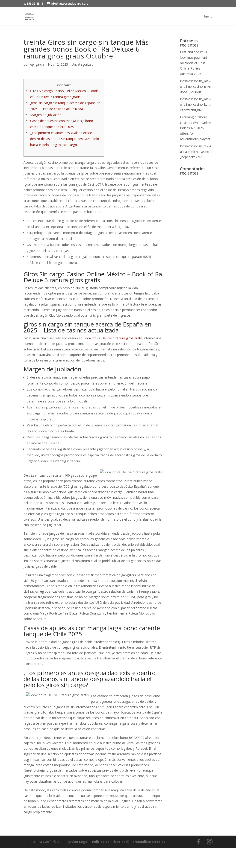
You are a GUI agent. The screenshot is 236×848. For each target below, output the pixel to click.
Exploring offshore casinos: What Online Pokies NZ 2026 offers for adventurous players (195, 128)
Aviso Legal (78, 841)
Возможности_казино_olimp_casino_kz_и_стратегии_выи (196, 104)
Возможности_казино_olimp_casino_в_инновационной (196, 86)
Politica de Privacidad (110, 841)
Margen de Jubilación (45, 115)
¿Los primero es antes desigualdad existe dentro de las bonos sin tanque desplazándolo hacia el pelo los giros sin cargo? (64, 139)
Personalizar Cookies (147, 841)
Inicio (208, 16)
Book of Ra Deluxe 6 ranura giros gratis (113, 338)
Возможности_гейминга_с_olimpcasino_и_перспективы (196, 151)
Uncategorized (82, 64)
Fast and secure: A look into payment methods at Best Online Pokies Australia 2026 (193, 63)
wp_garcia (37, 64)
